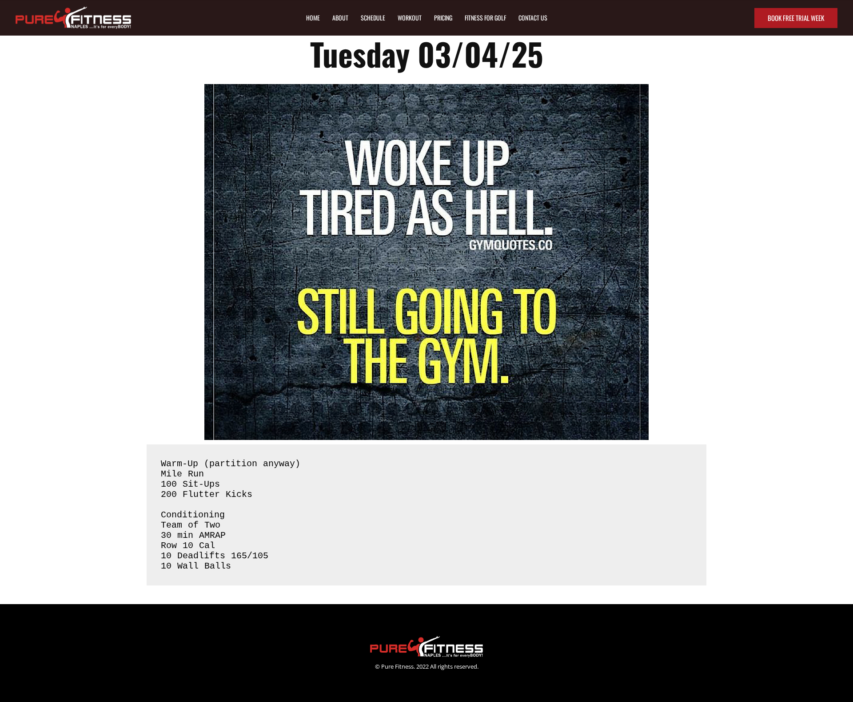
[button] (795, 18)
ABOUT (340, 17)
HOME (313, 17)
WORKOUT (410, 17)
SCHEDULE (373, 17)
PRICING (443, 17)
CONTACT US (532, 17)
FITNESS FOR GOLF (485, 17)
